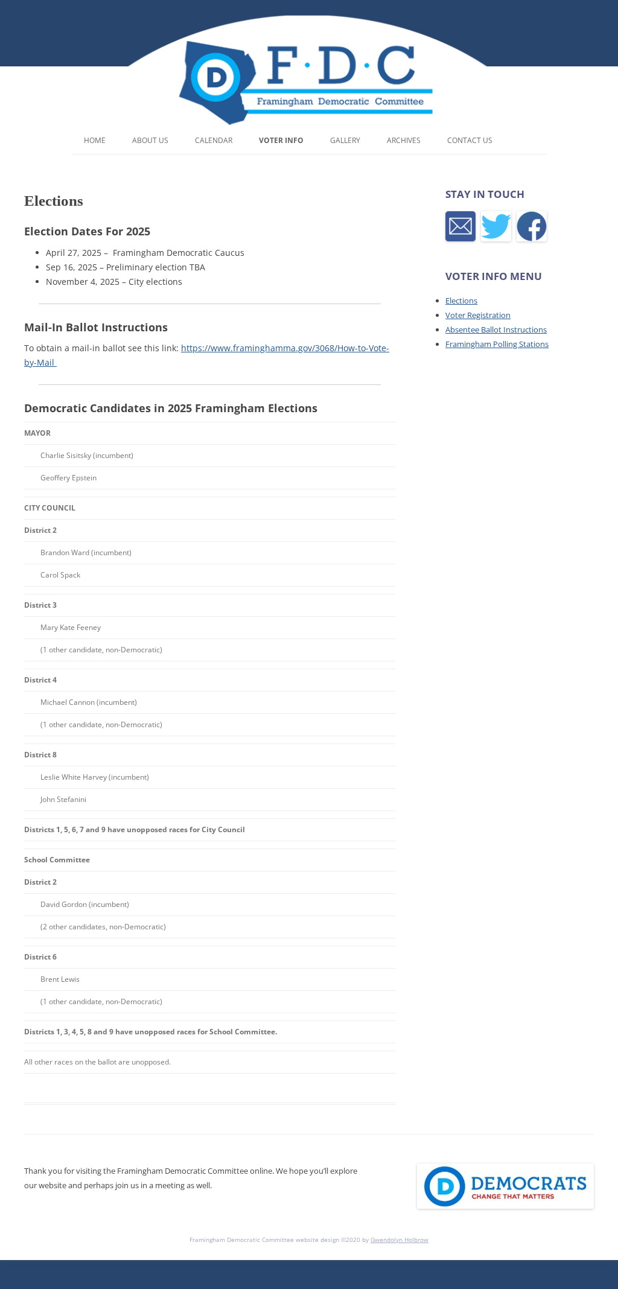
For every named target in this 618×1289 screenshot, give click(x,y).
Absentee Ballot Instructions (496, 329)
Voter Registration (478, 315)
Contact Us (469, 140)
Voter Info (281, 140)
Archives (404, 140)
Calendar (213, 140)
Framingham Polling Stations (497, 344)
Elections (461, 300)
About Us (150, 140)
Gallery (345, 140)
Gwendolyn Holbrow (399, 1239)
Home (95, 140)
